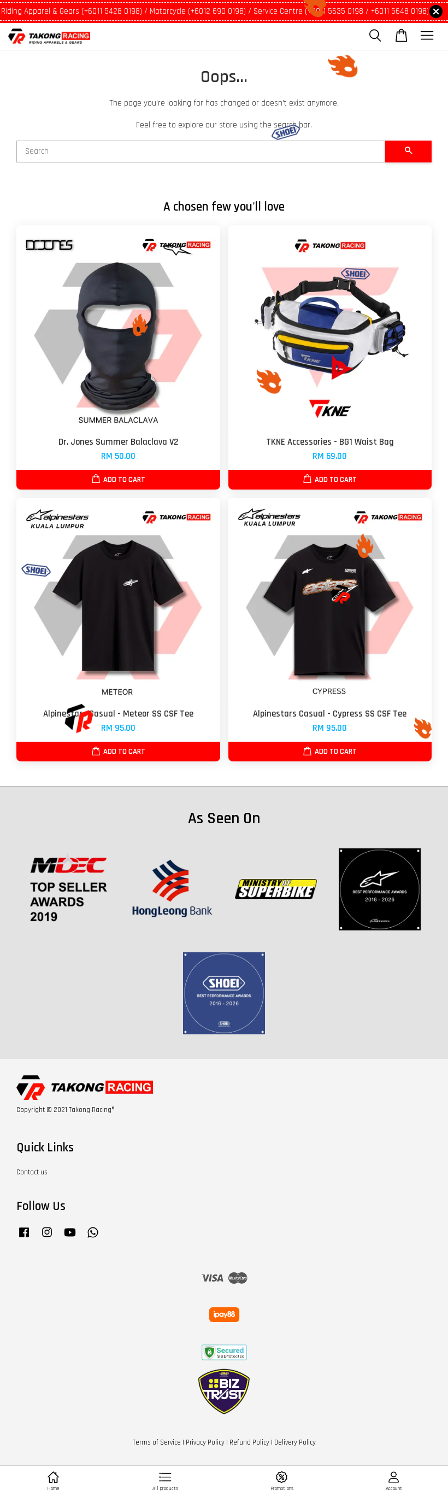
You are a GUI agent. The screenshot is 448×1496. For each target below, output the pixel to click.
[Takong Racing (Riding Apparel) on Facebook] (24, 1237)
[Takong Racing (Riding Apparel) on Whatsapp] (93, 1237)
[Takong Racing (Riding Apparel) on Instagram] (47, 1237)
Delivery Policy (295, 1442)
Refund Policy (249, 1442)
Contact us (32, 1172)
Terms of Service (157, 1442)
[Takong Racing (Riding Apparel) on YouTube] (70, 1237)
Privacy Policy (205, 1442)
